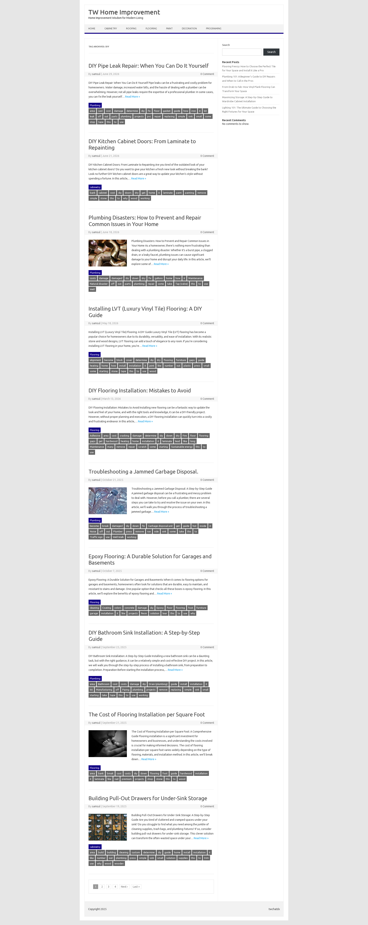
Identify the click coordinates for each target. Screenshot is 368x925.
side (156, 531)
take (169, 283)
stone (103, 198)
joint (151, 365)
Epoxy (160, 607)
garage (94, 613)
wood (134, 198)
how (185, 110)
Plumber (118, 531)
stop (92, 122)
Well (92, 289)
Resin (144, 613)
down (135, 278)
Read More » (132, 96)
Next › (124, 886)
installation (135, 365)
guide (177, 110)
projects (139, 116)
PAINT (169, 28)
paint (179, 192)
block (120, 360)
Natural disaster (99, 283)
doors (128, 192)
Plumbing (95, 105)
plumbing (126, 116)
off (99, 116)
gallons (159, 278)
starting (103, 371)
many (110, 446)
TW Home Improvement (124, 12)
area (92, 110)
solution (154, 613)
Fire (185, 435)
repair (157, 116)
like (159, 365)
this (109, 122)
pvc (149, 116)
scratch (142, 446)
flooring (168, 360)
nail (116, 779)
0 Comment (207, 74)
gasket (167, 110)
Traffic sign (96, 537)
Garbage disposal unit (160, 526)
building (111, 852)
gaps (192, 360)
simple (181, 116)
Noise (93, 531)
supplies (183, 858)
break (105, 526)
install (122, 365)
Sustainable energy (181, 446)
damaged (117, 278)
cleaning (94, 607)
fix (149, 110)
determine (132, 110)
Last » (136, 886)
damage (118, 110)
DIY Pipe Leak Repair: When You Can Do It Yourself (149, 66)
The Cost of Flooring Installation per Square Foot (147, 714)
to (115, 122)
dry (136, 192)
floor (157, 110)
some (208, 116)
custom (136, 852)
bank (92, 192)
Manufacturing (104, 689)
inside (203, 526)
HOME (91, 28)
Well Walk (118, 537)
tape (101, 122)
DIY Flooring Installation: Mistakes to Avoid (140, 390)
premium (127, 779)
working (145, 198)
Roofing (131, 28)
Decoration (189, 28)
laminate (168, 192)
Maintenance (195, 278)
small (199, 116)
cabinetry (110, 28)
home (152, 192)
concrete (129, 607)
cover (129, 360)
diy (143, 110)
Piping (125, 689)
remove (201, 192)
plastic (187, 365)
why (125, 198)
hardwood (111, 441)
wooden (119, 863)
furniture (181, 360)
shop (150, 779)
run (149, 531)
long (192, 441)
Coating (106, 607)
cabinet (103, 192)
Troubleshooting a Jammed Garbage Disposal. (143, 471)
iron (193, 110)
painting (189, 192)
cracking (124, 435)
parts (114, 116)
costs (93, 278)
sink (190, 116)
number (169, 365)
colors (117, 607)
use (122, 122)
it (200, 110)
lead (177, 441)
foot (190, 607)
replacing (169, 116)
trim (206, 858)
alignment (95, 360)
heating (94, 365)
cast (100, 110)
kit (205, 110)
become (108, 360)
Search (226, 45)
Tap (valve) (181, 283)
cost (108, 110)
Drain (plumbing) (158, 684)
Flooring (151, 28)
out (106, 116)
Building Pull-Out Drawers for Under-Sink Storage (148, 798)
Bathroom (103, 684)
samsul (96, 74)
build (101, 852)
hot (194, 526)
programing (213, 28)
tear (165, 613)
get (143, 192)
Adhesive (95, 435)
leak (92, 116)
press (197, 365)
